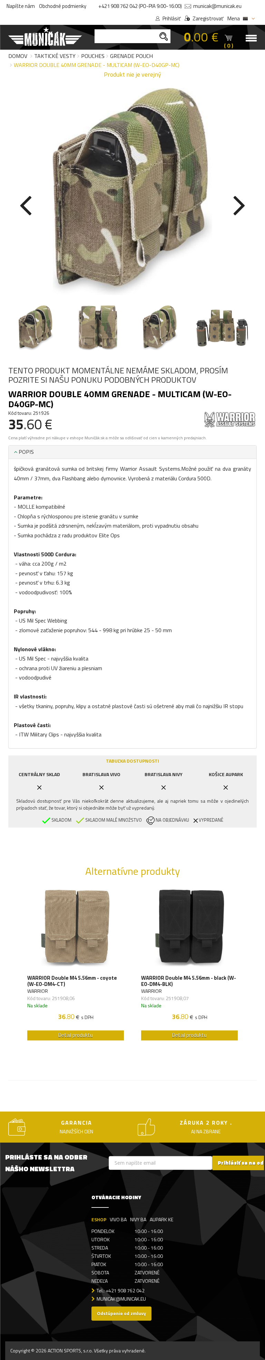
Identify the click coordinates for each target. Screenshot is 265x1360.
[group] (75, 966)
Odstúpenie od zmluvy (121, 1313)
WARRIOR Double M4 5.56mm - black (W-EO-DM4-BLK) (188, 981)
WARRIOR (37, 991)
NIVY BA (138, 1219)
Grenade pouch (131, 56)
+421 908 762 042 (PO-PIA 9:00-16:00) (140, 6)
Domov (17, 56)
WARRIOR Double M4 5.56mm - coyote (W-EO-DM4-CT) (72, 981)
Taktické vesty (55, 56)
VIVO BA (118, 1219)
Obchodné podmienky (62, 6)
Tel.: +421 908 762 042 (121, 1290)
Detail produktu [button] (75, 1035)
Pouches (93, 56)
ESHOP (98, 1219)
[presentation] (25, 204)
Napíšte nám (21, 6)
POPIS (25, 452)
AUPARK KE (161, 1219)
